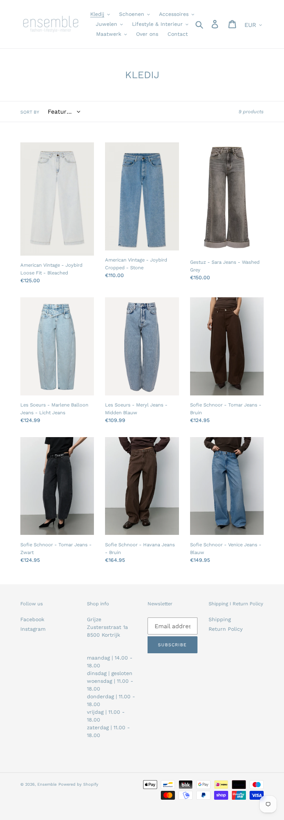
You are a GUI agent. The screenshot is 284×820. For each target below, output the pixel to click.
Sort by (29, 112)
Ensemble (47, 784)
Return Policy (226, 629)
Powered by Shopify (78, 784)
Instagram (32, 629)
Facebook (32, 619)
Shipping (220, 619)
